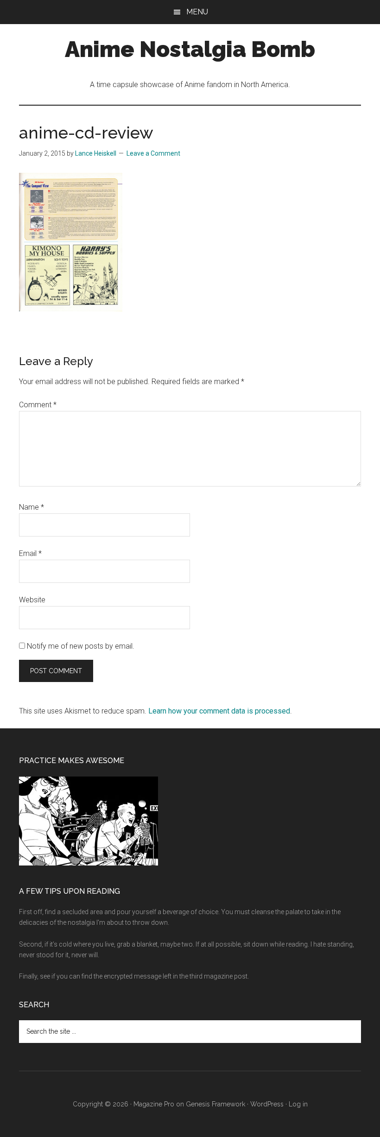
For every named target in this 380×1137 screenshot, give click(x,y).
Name (31, 507)
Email (30, 553)
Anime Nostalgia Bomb (190, 49)
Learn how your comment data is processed (219, 711)
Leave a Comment (153, 153)
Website (32, 599)
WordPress (267, 1104)
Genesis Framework (215, 1104)
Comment (38, 404)
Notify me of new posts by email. (80, 646)
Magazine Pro (153, 1104)
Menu (197, 11)
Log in (298, 1104)
